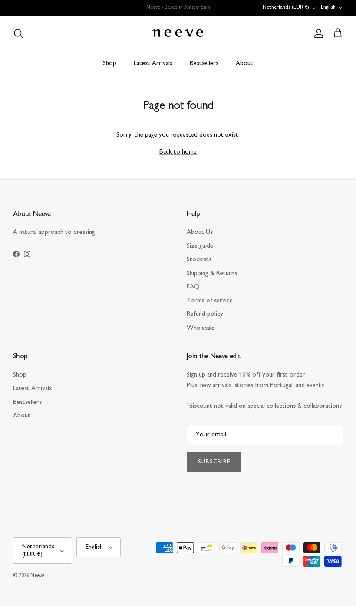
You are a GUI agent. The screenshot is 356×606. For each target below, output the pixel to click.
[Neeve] (178, 33)
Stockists (199, 259)
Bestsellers (204, 63)
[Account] (317, 33)
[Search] (18, 33)
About (244, 63)
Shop (109, 63)
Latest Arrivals (153, 63)
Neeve (37, 575)
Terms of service (210, 301)
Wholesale (200, 328)
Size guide (200, 246)
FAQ (193, 287)
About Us (200, 232)
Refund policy (205, 314)
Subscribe (214, 462)
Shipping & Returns (212, 273)
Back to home (178, 152)
